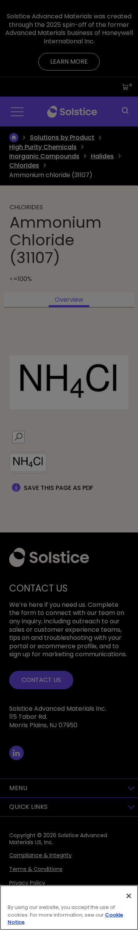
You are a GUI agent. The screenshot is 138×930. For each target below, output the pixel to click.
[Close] (128, 895)
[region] (69, 907)
